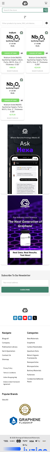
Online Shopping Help (10, 377)
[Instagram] (20, 318)
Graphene (31, 342)
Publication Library (9, 347)
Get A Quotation (8, 351)
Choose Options (10, 53)
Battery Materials (34, 370)
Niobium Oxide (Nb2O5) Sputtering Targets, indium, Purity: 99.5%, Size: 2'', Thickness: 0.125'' (12, 60)
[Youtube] (25, 318)
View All (5, 399)
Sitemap (5, 359)
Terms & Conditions (9, 373)
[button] (46, 23)
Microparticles (33, 366)
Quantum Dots (33, 351)
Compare (21, 53)
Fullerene (31, 374)
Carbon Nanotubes (34, 347)
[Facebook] (30, 318)
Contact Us (6, 355)
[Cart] (46, 3)
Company (6, 342)
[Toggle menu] (3, 3)
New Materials (32, 338)
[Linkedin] (15, 318)
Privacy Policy (7, 368)
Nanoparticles (32, 362)
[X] (35, 318)
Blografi (5, 338)
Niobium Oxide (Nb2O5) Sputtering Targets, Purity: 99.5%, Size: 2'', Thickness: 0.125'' (12, 108)
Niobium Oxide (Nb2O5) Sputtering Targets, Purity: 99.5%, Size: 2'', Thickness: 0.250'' (37, 60)
